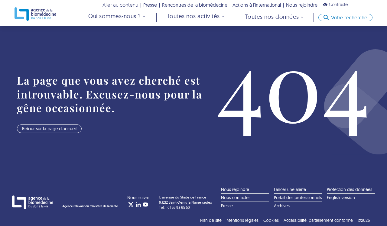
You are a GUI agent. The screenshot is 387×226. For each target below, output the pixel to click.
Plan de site (211, 220)
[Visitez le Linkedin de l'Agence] (138, 204)
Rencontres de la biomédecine (194, 5)
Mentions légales (242, 220)
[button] (335, 5)
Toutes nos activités (193, 16)
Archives (282, 205)
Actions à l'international (257, 5)
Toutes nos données (272, 16)
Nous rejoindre (301, 5)
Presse (150, 5)
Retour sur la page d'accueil (49, 128)
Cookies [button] (271, 220)
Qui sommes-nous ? (114, 16)
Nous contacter (235, 197)
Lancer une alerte (290, 189)
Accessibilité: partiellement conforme (318, 220)
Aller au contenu (120, 5)
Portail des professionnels (298, 197)
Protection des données (349, 189)
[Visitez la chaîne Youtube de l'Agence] (145, 204)
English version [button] (341, 197)
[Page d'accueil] (35, 14)
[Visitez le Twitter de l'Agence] (131, 204)
